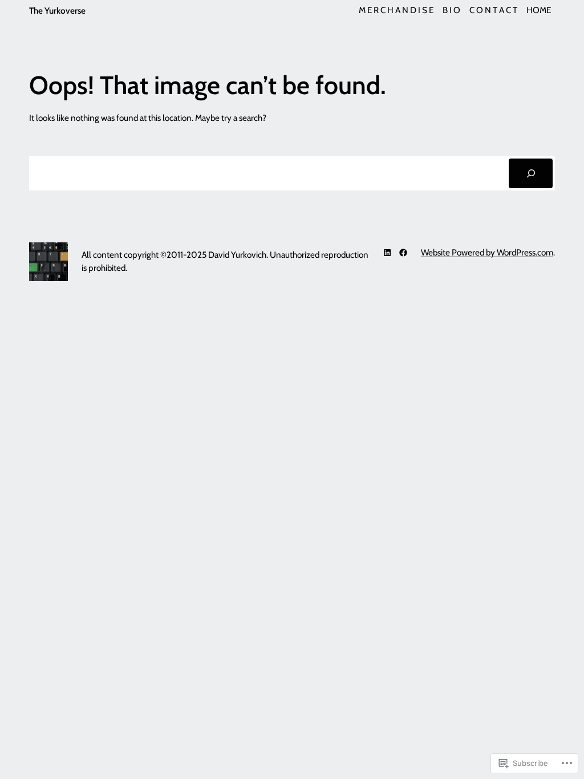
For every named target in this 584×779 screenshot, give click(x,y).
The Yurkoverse (57, 10)
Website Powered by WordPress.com (487, 252)
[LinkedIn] (387, 252)
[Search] (531, 173)
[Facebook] (403, 252)
